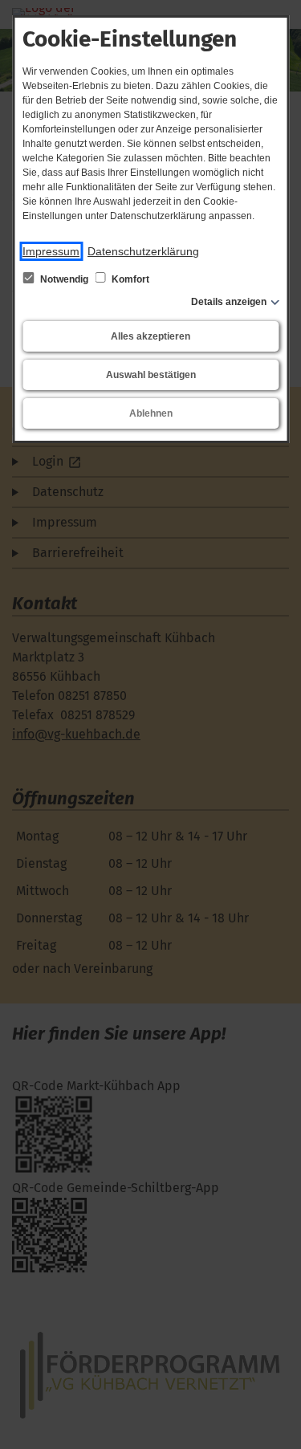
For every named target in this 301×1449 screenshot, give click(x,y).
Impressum (50, 251)
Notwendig (64, 279)
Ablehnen (151, 413)
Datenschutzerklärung (143, 251)
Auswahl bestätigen (151, 375)
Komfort (129, 279)
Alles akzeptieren (150, 336)
